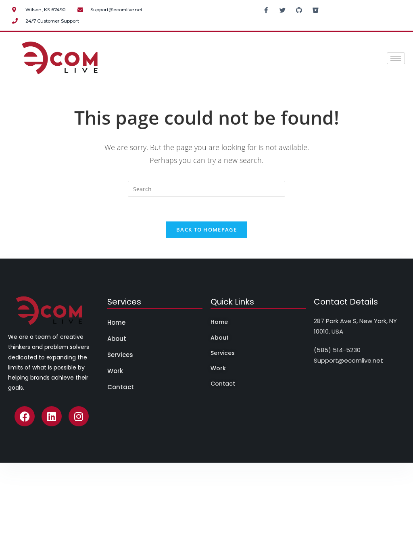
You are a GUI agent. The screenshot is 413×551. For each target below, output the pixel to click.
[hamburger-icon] (396, 58)
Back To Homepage (206, 229)
